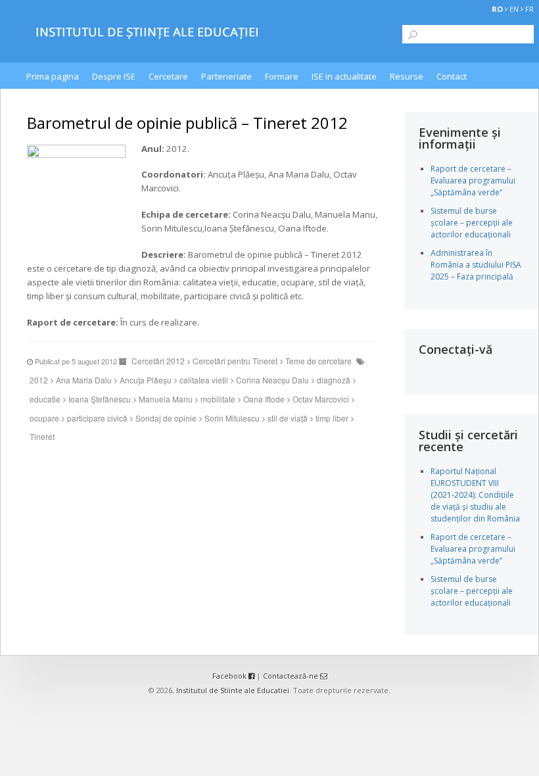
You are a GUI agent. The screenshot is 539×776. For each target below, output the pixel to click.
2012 (39, 379)
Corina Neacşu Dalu (272, 379)
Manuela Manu (166, 398)
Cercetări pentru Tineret (235, 360)
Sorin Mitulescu (232, 418)
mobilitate (217, 398)
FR (529, 9)
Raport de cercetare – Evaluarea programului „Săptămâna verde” (473, 180)
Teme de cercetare (318, 360)
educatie (45, 398)
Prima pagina (52, 76)
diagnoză (333, 379)
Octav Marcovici (321, 398)
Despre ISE (113, 76)
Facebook (230, 676)
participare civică (97, 418)
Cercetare (168, 76)
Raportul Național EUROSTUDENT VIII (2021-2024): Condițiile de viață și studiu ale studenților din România (475, 495)
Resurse (406, 76)
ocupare (44, 418)
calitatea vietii (203, 379)
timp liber (332, 418)
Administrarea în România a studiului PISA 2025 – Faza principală (476, 264)
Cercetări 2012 (158, 360)
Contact (451, 76)
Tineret (42, 436)
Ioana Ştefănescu (99, 398)
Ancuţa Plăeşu (146, 379)
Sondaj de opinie (166, 418)
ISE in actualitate (344, 76)
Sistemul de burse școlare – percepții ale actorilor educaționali (472, 222)
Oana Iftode (264, 398)
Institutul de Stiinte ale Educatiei (232, 690)
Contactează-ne (291, 676)
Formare (281, 76)
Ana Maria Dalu (84, 379)
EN (514, 9)
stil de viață (288, 418)
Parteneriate (226, 76)
